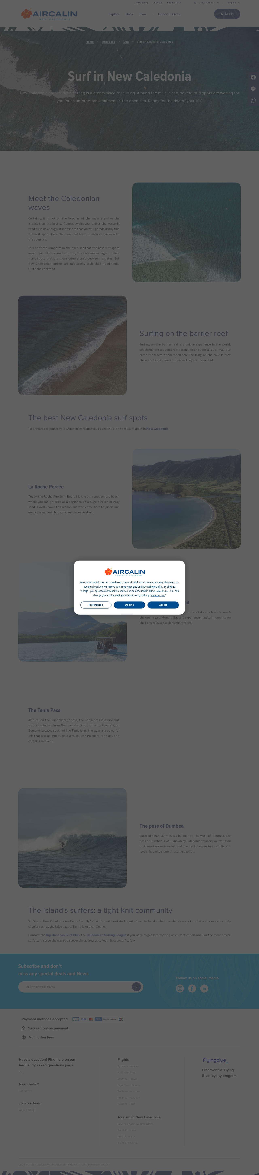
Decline (129, 605)
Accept (163, 605)
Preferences (96, 605)
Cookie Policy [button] (161, 591)
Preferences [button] (158, 595)
